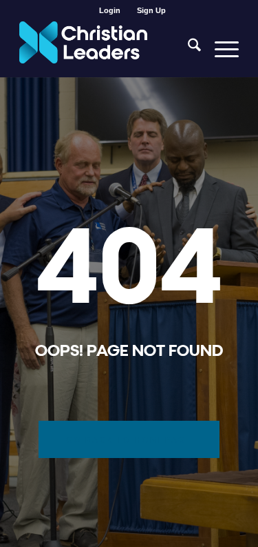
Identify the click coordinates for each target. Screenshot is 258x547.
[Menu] (220, 49)
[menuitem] (110, 10)
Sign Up (151, 10)
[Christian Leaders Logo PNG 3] (107, 49)
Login (109, 10)
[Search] (187, 49)
